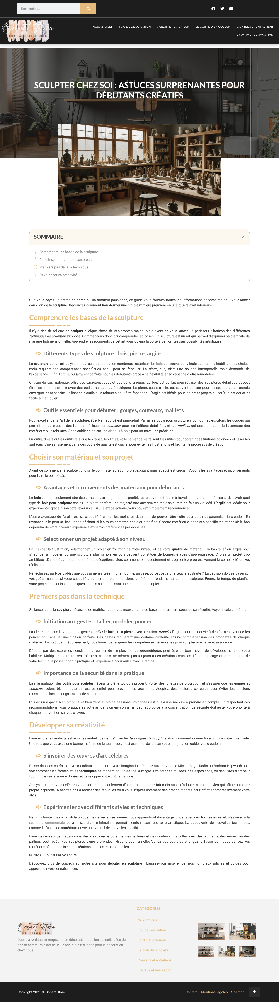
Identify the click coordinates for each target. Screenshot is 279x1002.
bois (159, 363)
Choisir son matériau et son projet (65, 259)
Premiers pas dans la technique (63, 267)
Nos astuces (102, 26)
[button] (243, 236)
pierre (94, 503)
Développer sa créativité (58, 275)
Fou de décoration (135, 26)
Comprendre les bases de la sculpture (68, 252)
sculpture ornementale (47, 822)
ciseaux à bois (119, 431)
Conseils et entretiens (255, 26)
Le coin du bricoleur (213, 26)
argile (65, 374)
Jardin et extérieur (173, 26)
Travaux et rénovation (254, 35)
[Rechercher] (88, 9)
